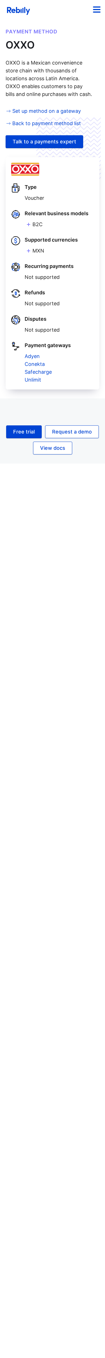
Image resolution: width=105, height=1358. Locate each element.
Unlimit (33, 380)
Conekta (35, 364)
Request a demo (72, 432)
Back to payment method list (46, 123)
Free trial (24, 432)
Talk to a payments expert (44, 141)
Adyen (32, 356)
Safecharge (38, 372)
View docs (52, 448)
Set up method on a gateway (46, 111)
